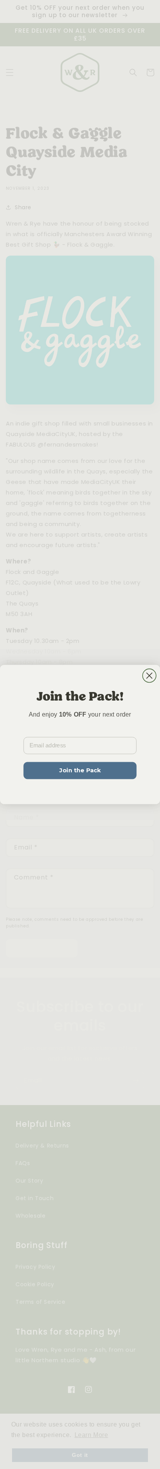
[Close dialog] (149, 676)
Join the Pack (80, 770)
